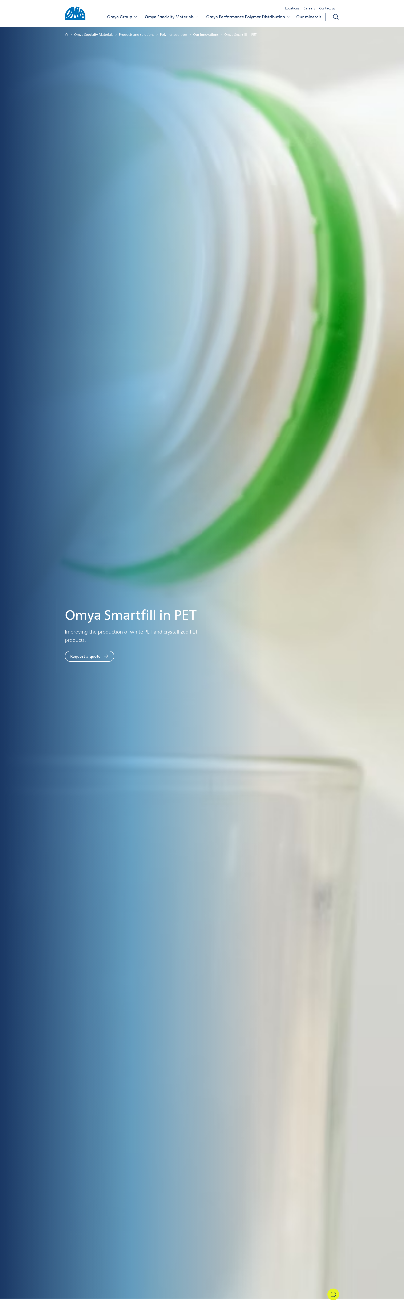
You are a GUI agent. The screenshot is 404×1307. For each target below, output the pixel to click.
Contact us (327, 8)
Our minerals (308, 16)
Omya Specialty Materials (169, 16)
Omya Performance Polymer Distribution (245, 16)
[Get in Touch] (333, 1294)
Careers (309, 8)
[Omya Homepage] (66, 34)
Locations (292, 8)
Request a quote (85, 656)
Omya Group (119, 16)
